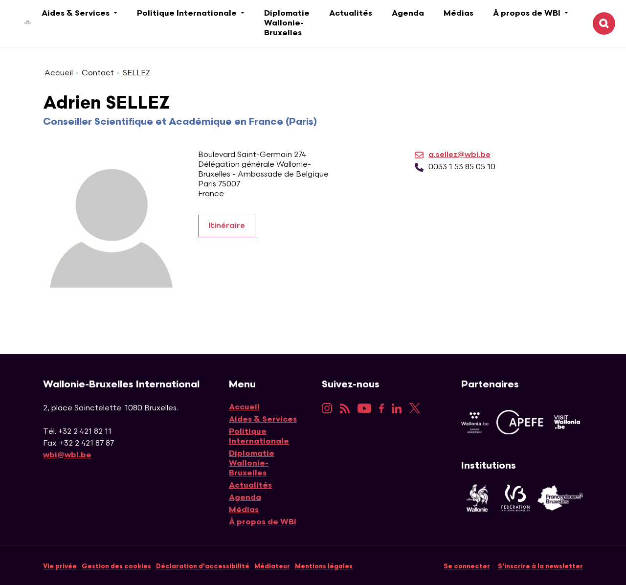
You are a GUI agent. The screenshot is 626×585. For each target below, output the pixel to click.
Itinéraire (226, 225)
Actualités (350, 13)
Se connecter (467, 566)
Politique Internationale (259, 436)
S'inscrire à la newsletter (540, 566)
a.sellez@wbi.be (459, 154)
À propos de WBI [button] (527, 13)
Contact (98, 73)
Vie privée (60, 566)
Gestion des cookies (116, 566)
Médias (458, 13)
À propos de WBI (262, 522)
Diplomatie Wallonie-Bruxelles (287, 23)
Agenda (408, 13)
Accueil (59, 73)
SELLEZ (136, 73)
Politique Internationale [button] (188, 13)
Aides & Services (263, 419)
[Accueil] (20, 23)
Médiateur (272, 566)
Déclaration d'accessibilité (202, 566)
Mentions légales (324, 566)
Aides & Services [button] (77, 13)
